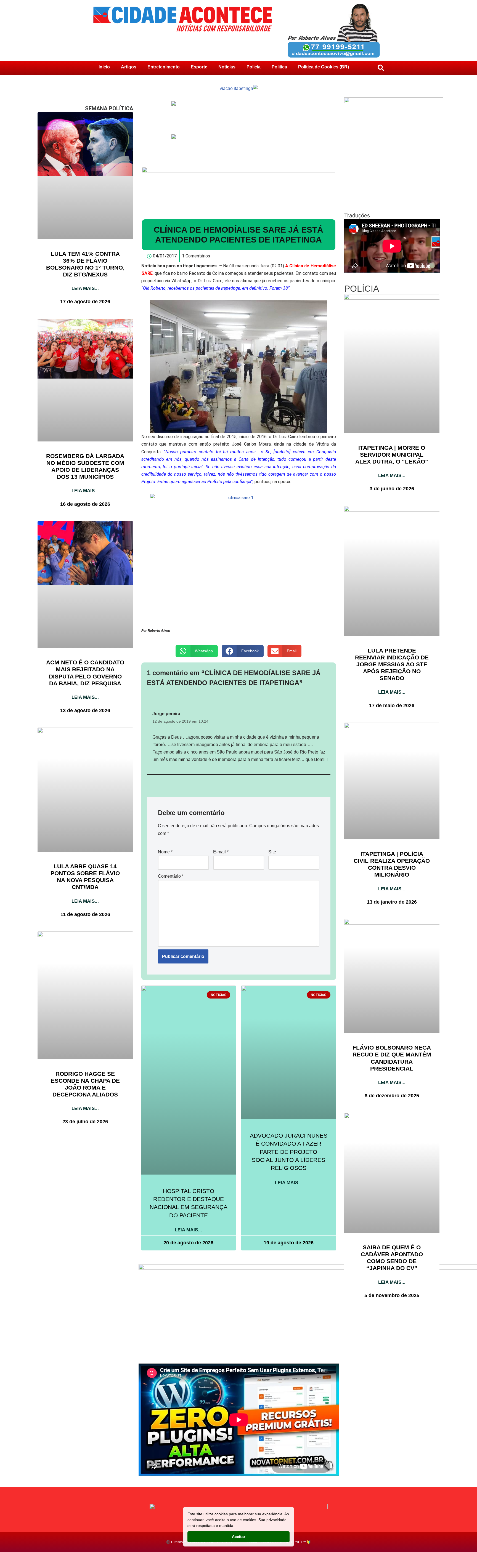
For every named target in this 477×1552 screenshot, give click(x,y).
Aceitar (238, 1536)
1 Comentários (196, 256)
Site (272, 852)
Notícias (226, 67)
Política (279, 67)
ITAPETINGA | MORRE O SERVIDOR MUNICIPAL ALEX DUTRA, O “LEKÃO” (391, 454)
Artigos (128, 67)
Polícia (254, 67)
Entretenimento (163, 67)
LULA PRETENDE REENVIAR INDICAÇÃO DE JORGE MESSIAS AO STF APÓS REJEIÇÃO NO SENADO (392, 664)
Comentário (171, 876)
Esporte (199, 67)
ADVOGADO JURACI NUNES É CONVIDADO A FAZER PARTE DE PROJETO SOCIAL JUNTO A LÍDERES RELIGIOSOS (288, 1151)
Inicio (104, 67)
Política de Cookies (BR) (323, 67)
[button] (197, 651)
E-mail (221, 852)
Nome (165, 852)
